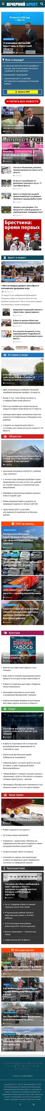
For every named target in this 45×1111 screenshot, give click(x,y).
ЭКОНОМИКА (35, 1063)
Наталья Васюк (9, 52)
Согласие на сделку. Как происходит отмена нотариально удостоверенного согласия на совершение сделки (21, 860)
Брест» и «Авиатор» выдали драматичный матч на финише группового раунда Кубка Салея (27, 196)
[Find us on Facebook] (10, 1104)
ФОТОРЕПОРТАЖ (9, 1012)
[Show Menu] (3, 4)
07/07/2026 (8, 1048)
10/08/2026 (8, 547)
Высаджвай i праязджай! (16, 75)
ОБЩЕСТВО (23, 1063)
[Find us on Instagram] (27, 1104)
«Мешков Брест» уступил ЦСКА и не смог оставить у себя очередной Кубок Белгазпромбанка (22, 765)
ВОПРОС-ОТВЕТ (30, 1066)
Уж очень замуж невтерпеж (15, 835)
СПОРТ (19, 1066)
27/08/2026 (21, 52)
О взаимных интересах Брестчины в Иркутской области (17, 45)
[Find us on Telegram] (24, 1104)
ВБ (3, 291)
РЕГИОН (6, 984)
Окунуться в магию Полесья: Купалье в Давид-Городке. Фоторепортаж (18, 1041)
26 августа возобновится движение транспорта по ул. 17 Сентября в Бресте (27, 183)
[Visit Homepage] (22, 4)
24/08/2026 (18, 215)
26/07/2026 (8, 974)
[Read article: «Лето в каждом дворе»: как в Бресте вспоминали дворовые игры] (22, 271)
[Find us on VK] (13, 1104)
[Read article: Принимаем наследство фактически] (22, 813)
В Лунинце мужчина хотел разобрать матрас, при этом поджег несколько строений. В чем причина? (21, 68)
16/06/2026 (8, 823)
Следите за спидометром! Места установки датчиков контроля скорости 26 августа (23, 428)
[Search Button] (41, 4)
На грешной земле (10, 555)
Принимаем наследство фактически (21, 820)
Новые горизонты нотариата (16, 830)
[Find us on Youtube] (30, 1104)
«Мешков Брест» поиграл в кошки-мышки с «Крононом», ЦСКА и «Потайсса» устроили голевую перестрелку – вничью (23, 776)
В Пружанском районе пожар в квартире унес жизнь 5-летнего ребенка (19, 915)
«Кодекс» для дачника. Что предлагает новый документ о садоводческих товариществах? (28, 209)
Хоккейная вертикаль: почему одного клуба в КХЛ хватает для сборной (20, 731)
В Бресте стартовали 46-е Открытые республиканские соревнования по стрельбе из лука (20, 746)
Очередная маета (10, 604)
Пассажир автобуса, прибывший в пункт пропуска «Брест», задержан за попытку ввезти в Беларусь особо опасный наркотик (22, 889)
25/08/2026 (18, 189)
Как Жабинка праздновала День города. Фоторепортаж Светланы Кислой (21, 991)
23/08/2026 (8, 661)
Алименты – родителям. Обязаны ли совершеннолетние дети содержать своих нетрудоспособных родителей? (22, 843)
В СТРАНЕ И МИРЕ (9, 1063)
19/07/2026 (8, 998)
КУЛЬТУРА (10, 1066)
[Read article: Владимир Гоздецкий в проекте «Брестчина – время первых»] (6, 312)
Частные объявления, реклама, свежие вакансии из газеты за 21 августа (28, 169)
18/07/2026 (8, 1023)
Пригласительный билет (13, 586)
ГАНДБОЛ (7, 962)
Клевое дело (9, 280)
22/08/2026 (18, 342)
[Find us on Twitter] (20, 1104)
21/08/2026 (10, 897)
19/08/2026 (8, 622)
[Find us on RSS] (33, 1104)
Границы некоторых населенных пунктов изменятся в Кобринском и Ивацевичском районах (22, 417)
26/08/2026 (18, 175)
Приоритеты (8, 39)
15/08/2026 (8, 572)
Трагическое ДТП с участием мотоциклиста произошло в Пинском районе (21, 81)
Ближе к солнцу (10, 530)
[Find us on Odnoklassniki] (17, 1104)
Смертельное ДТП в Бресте (17, 940)
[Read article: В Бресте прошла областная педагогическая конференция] (6, 322)
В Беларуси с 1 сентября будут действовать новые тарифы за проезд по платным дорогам (19, 377)
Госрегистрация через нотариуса (18, 852)
